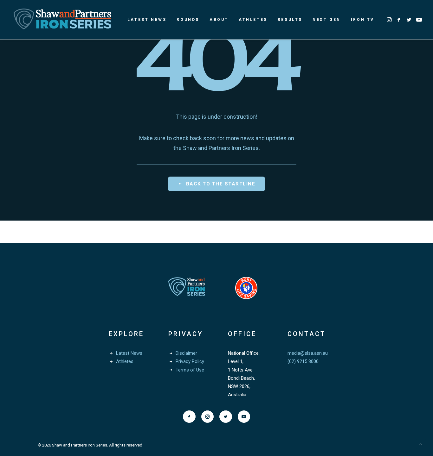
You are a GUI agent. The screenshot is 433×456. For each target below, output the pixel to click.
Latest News (147, 19)
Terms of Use (190, 370)
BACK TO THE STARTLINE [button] (220, 184)
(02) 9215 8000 (303, 361)
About (219, 19)
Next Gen (327, 19)
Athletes (253, 19)
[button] (390, 19)
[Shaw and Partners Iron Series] (62, 20)
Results (290, 19)
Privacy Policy (190, 361)
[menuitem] (147, 19)
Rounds (188, 19)
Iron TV (362, 19)
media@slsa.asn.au (308, 353)
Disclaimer (186, 353)
